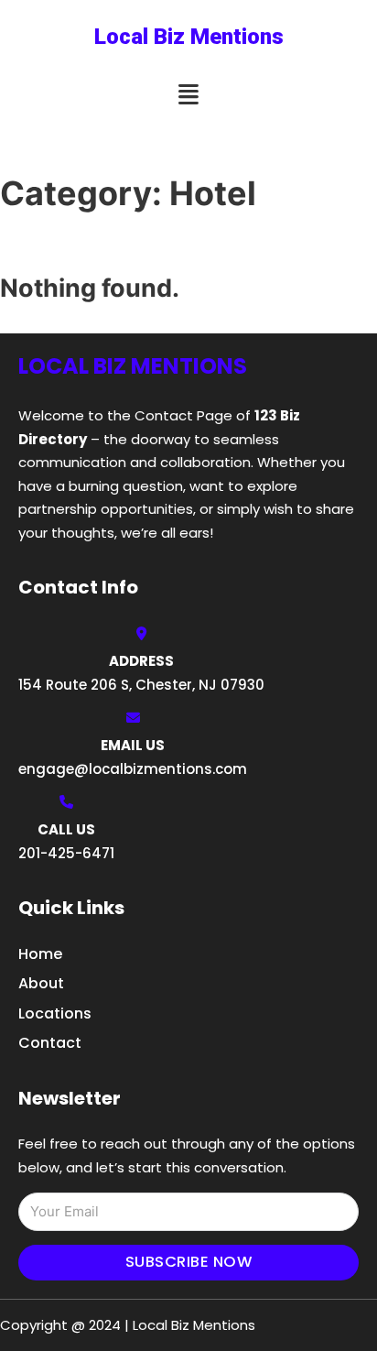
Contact (49, 1042)
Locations (55, 1013)
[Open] (188, 94)
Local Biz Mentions (189, 36)
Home (40, 953)
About (41, 983)
